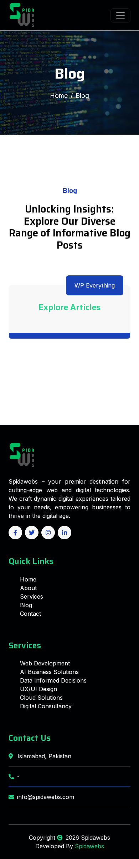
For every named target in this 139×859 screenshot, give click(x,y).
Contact (30, 613)
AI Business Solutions (49, 671)
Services (31, 596)
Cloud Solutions (41, 697)
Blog (26, 605)
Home (59, 95)
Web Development (45, 663)
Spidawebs (88, 846)
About (28, 587)
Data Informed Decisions (53, 680)
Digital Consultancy (46, 706)
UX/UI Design (38, 689)
